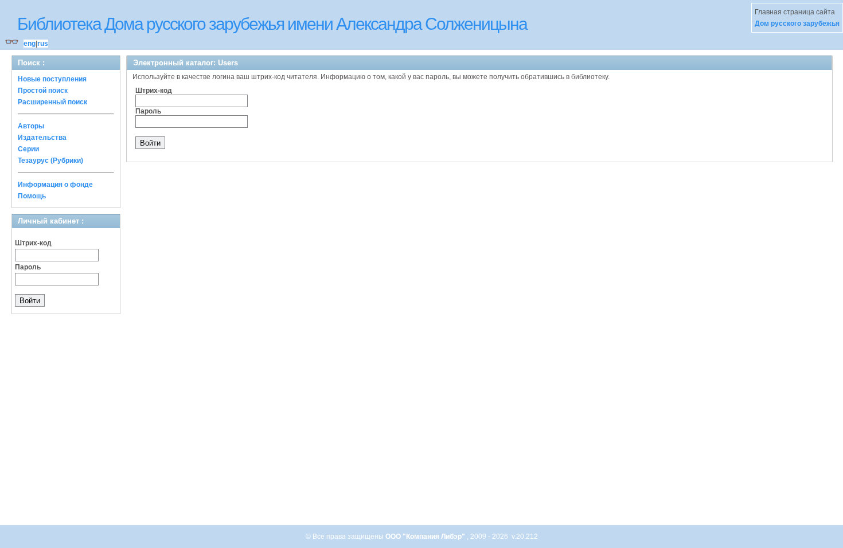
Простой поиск (43, 91)
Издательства (42, 138)
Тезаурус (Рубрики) (50, 160)
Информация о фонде (55, 185)
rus (42, 44)
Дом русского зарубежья (797, 23)
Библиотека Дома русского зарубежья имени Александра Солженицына (272, 23)
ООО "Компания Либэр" (426, 537)
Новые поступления (52, 79)
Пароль (28, 267)
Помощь (32, 196)
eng (30, 44)
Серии (28, 149)
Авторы (31, 126)
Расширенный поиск (52, 102)
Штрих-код (33, 243)
